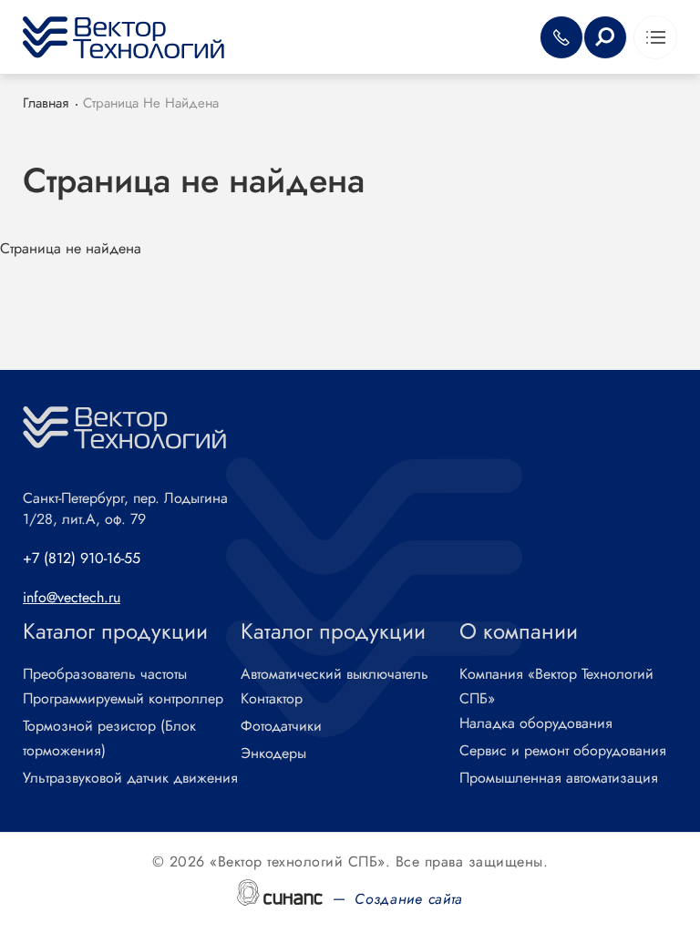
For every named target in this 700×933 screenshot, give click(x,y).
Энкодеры (273, 753)
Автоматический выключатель (334, 673)
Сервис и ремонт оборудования (562, 750)
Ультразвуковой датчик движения (130, 777)
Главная (45, 103)
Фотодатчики (281, 725)
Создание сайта (409, 898)
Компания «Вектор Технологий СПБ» (556, 686)
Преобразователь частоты (105, 673)
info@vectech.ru (71, 597)
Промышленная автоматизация (558, 777)
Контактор (272, 698)
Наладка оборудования (535, 723)
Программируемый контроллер (123, 698)
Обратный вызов (561, 37)
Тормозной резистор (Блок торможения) (109, 738)
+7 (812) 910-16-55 (81, 558)
